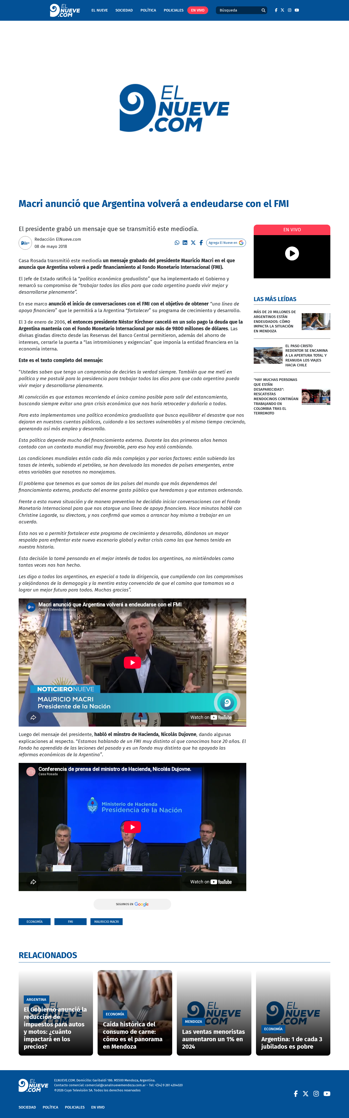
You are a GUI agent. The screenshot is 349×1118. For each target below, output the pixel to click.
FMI (70, 922)
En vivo (197, 10)
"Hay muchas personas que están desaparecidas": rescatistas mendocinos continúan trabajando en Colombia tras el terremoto (276, 396)
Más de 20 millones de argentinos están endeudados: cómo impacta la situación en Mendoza (275, 321)
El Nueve (99, 10)
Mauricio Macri (106, 922)
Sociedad (124, 10)
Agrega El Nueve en (223, 243)
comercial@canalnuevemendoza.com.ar (115, 1085)
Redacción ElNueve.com (57, 239)
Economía (34, 922)
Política (148, 10)
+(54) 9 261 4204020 (169, 1085)
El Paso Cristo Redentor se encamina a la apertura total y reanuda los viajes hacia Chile (306, 355)
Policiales (173, 10)
